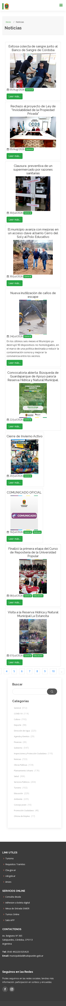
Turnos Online (12, 914)
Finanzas (20, 742)
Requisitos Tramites (15, 864)
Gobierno (21, 748)
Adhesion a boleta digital (17, 903)
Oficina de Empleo (24, 816)
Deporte (20, 725)
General (29, 89)
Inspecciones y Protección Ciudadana (33, 753)
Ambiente (21, 799)
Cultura (20, 719)
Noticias (37, 532)
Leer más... (15, 96)
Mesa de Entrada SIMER (17, 908)
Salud (19, 776)
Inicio (8, 21)
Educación (38, 595)
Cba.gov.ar (10, 870)
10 (53, 671)
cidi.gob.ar (10, 876)
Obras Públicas (23, 765)
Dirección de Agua (25, 730)
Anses (8, 882)
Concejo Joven (22, 805)
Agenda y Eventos (24, 736)
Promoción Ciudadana (26, 810)
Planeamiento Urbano (26, 770)
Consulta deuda (13, 897)
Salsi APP (10, 920)
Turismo (20, 787)
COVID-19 (21, 713)
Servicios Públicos (25, 782)
